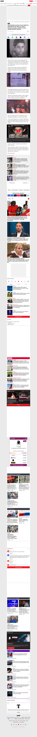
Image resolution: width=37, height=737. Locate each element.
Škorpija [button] (23, 702)
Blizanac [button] (12, 702)
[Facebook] (12, 195)
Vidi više (18, 712)
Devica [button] (18, 702)
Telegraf (12, 153)
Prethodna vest (12, 182)
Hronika (12, 21)
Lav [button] (16, 702)
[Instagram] (18, 195)
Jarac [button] (28, 702)
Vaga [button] (20, 702)
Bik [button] (9, 702)
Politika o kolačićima (22, 720)
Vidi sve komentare (18, 567)
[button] (28, 31)
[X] (15, 195)
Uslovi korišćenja (21, 722)
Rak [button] (14, 702)
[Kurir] (2, 1)
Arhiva (27, 720)
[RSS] (25, 281)
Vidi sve (18, 404)
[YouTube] (21, 195)
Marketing (10, 720)
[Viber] (9, 195)
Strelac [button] (26, 702)
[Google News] (28, 195)
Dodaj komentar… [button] (13, 564)
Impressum (17, 720)
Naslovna (9, 21)
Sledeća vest (25, 182)
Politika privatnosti (15, 722)
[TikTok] (24, 195)
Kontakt (14, 720)
